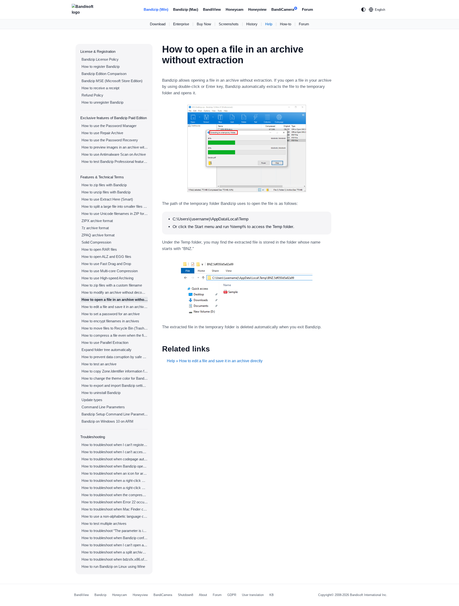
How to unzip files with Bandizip (106, 192)
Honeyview (257, 9)
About (203, 595)
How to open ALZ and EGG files (106, 257)
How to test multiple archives (104, 523)
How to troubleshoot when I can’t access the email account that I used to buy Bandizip (115, 452)
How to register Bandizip (101, 66)
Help (268, 24)
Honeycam (234, 9)
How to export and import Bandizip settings (115, 385)
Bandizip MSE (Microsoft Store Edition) (112, 81)
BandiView (212, 9)
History (251, 24)
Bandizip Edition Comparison (104, 74)
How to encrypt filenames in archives (110, 321)
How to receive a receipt (100, 88)
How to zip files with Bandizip (104, 185)
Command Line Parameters (103, 407)
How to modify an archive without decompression (115, 292)
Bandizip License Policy (100, 59)
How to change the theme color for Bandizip (115, 378)
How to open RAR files (99, 249)
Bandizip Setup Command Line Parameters (115, 414)
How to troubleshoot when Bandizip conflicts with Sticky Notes (115, 538)
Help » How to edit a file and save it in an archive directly (214, 361)
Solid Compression (96, 242)
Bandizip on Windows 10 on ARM (107, 421)
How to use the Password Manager (109, 126)
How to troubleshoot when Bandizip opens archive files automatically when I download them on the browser (115, 466)
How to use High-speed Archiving (107, 278)
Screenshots (229, 24)
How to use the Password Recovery (110, 140)
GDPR (231, 595)
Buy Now (204, 24)
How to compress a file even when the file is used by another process (115, 335)
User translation (253, 595)
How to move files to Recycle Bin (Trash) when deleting (115, 328)
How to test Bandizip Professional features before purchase (115, 161)
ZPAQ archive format (98, 235)
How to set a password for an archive (111, 314)
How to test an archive (99, 364)
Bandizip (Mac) (185, 9)
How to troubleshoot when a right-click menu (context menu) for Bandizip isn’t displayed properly (115, 488)
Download (157, 24)
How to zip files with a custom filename (112, 285)
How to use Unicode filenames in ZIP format (115, 214)
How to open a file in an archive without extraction (115, 300)
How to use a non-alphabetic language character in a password (115, 516)
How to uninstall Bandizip (101, 393)
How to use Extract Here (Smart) (107, 199)
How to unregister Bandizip (102, 102)
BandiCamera (283, 9)
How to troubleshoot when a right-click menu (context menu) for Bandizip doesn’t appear (115, 480)
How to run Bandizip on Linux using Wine (113, 566)
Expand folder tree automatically (106, 350)
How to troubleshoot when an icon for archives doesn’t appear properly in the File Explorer (115, 473)
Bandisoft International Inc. (368, 595)
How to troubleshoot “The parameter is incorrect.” (115, 531)
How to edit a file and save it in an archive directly (115, 307)
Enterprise (181, 24)
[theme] (363, 9)
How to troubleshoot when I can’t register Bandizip (115, 445)
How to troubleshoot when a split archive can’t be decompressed (115, 552)
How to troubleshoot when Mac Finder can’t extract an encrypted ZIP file (115, 509)
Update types (92, 400)
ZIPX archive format (97, 221)
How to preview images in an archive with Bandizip (115, 147)
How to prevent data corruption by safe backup (115, 357)
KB (271, 595)
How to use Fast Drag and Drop (106, 264)
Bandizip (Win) (156, 9)
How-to (285, 24)
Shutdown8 (185, 595)
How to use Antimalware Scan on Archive (114, 154)
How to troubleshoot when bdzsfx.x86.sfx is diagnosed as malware (115, 559)
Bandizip (100, 595)
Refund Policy (92, 95)
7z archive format (95, 228)
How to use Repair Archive (102, 133)
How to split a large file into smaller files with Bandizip (115, 206)
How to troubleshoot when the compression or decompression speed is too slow (115, 495)
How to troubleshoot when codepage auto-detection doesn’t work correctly (115, 459)
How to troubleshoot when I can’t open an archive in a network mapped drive (115, 545)
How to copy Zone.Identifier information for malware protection (115, 371)
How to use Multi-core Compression (110, 271)
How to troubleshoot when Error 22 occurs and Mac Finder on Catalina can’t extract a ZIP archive (115, 502)
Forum (307, 9)
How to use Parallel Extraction (105, 342)
